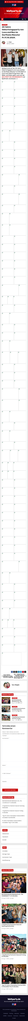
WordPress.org (6, 860)
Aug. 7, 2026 (15, 720)
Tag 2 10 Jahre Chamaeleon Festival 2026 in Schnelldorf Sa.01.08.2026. (14, 985)
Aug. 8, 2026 (15, 711)
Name (4, 765)
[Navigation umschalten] (22, 19)
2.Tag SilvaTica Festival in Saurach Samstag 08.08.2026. (18, 710)
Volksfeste (22, 1013)
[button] (25, 19)
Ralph (10, 42)
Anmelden (5, 851)
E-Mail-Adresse (6, 773)
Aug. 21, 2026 (15, 702)
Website (4, 781)
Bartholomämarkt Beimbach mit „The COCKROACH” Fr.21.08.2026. (19, 701)
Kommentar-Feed (7, 857)
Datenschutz (5, 833)
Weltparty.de (14, 10)
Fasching (11, 1013)
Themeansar (14, 1010)
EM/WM (4, 1015)
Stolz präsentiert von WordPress (9, 1009)
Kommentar (5, 738)
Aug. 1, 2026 (6, 989)
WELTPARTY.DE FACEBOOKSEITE (12, 77)
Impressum (5, 837)
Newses (22, 1009)
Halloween (16, 1013)
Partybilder (5, 24)
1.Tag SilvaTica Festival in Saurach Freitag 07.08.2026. (18, 718)
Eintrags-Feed (6, 854)
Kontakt (4, 840)
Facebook (10, 1015)
